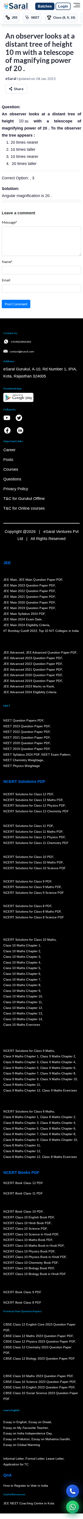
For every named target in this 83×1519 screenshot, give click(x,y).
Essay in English (15, 1422)
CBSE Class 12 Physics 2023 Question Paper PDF (39, 1341)
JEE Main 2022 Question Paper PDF (29, 591)
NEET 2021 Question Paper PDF (26, 737)
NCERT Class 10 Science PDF (25, 1229)
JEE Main (10, 579)
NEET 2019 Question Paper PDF (26, 749)
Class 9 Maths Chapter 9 (20, 1079)
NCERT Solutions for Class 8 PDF (27, 906)
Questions (12, 479)
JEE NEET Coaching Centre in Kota (28, 1503)
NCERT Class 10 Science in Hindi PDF (30, 1234)
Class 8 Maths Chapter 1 (20, 1117)
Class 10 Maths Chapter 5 (21, 968)
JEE (7, 563)
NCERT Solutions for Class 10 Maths (29, 940)
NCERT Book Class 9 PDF (22, 1292)
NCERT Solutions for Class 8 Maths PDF (32, 911)
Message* (9, 222)
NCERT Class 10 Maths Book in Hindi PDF (33, 1245)
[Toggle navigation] (77, 6)
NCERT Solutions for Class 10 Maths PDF (33, 862)
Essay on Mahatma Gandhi (50, 1439)
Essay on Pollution (16, 1439)
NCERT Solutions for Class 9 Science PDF (33, 892)
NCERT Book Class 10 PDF (23, 1211)
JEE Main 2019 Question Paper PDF (29, 608)
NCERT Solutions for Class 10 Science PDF (34, 868)
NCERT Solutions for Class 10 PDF (28, 857)
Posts (8, 459)
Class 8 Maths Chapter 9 (20, 1140)
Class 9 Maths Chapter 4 (57, 1062)
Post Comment (16, 304)
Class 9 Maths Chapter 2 (57, 1056)
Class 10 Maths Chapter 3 (21, 956)
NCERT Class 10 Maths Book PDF (27, 1240)
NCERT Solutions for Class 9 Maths (28, 1051)
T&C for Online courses (24, 508)
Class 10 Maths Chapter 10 (22, 996)
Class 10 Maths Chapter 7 (21, 979)
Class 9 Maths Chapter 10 (58, 1079)
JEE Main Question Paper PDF (40, 579)
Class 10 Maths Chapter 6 (21, 973)
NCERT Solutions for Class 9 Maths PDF (32, 887)
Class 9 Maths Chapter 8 (57, 1073)
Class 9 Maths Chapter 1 (20, 1056)
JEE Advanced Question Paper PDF (51, 652)
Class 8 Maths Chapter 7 (20, 1134)
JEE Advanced (13, 652)
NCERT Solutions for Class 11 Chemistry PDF (35, 843)
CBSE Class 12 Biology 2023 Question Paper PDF (39, 1358)
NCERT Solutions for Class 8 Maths (28, 1111)
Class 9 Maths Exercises (59, 1090)
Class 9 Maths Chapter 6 (57, 1068)
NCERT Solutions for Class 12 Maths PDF (33, 800)
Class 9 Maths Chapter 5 (20, 1068)
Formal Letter (34, 1459)
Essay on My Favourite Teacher (25, 1428)
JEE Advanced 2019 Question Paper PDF (32, 681)
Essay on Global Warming (21, 1445)
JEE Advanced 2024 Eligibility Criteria (29, 692)
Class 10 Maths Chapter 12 (22, 1008)
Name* (7, 261)
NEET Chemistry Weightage (23, 760)
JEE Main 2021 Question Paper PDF (29, 596)
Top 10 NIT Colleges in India (59, 631)
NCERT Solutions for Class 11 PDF (28, 826)
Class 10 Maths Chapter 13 (22, 1013)
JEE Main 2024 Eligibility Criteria (26, 625)
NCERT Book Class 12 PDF (23, 1183)
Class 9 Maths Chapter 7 (20, 1073)
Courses (10, 469)
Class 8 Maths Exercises (59, 1157)
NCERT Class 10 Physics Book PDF (28, 1251)
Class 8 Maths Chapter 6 (57, 1128)
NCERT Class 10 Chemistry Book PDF (30, 1262)
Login (63, 6)
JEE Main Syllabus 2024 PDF (24, 613)
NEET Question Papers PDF (23, 720)
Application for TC (16, 1464)
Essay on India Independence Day (27, 1433)
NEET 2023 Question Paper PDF (26, 726)
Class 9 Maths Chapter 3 (20, 1062)
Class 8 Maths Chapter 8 (57, 1134)
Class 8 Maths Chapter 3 (20, 1122)
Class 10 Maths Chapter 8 (21, 985)
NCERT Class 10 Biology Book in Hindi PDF (34, 1274)
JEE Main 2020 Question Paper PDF (29, 602)
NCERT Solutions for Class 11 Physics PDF (34, 837)
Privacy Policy (15, 489)
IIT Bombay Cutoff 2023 (20, 631)
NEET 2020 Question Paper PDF (26, 743)
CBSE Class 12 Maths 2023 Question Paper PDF (38, 1336)
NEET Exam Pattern (55, 754)
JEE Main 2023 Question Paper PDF (29, 585)
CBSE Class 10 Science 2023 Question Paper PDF (39, 1382)
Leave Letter (55, 1459)
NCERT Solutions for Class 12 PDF (28, 794)
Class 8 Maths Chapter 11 (21, 1145)
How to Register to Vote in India (25, 1486)
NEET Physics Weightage (21, 766)
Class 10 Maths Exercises (21, 1025)
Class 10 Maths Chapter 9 (21, 991)
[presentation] (24, 121)
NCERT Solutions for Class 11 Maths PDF (32, 831)
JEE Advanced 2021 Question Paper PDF (32, 669)
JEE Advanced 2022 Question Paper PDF (32, 664)
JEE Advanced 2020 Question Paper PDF (32, 675)
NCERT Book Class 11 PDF (23, 1193)
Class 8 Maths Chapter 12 (21, 1151)
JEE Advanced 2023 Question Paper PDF (32, 658)
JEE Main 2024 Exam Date (22, 619)
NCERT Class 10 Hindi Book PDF (27, 1223)
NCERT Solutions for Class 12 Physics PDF (34, 805)
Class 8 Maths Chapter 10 (58, 1140)
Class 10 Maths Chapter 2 (21, 951)
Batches (45, 6)
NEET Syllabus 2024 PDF (21, 754)
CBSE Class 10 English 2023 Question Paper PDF (39, 1387)
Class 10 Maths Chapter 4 (21, 962)
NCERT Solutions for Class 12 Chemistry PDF (36, 811)
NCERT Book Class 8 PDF (22, 1302)
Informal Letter (13, 1459)
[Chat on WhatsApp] (72, 1507)
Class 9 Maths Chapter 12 (21, 1090)
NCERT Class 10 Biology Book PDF (28, 1268)
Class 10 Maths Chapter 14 (22, 1019)
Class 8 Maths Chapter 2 (57, 1117)
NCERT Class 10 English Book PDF (28, 1217)
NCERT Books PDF (21, 1172)
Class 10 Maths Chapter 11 (22, 1002)
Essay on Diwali (40, 1422)
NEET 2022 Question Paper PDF (26, 731)
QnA (7, 1475)
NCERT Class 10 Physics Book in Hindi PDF (34, 1257)
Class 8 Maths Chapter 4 (57, 1122)
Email (6, 280)
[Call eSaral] (72, 1491)
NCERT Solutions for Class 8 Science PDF (33, 917)
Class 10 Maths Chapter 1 (21, 945)
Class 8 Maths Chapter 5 (20, 1128)
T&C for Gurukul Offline (24, 498)
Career (9, 450)
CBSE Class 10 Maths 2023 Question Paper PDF (38, 1376)
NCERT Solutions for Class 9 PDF (27, 881)
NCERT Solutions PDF (24, 781)
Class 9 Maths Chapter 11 (21, 1085)
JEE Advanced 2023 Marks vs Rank (28, 686)
